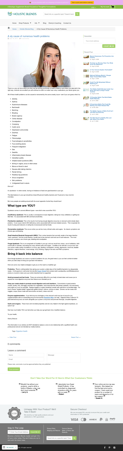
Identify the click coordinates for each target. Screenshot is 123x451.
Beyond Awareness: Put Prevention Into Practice (102, 56)
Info (36, 23)
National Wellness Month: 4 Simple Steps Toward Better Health (100, 76)
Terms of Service (67, 428)
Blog (44, 23)
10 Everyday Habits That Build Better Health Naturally (101, 97)
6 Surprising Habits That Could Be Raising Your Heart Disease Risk (100, 104)
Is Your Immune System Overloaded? (101, 70)
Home (14, 23)
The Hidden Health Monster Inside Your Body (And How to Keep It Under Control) (101, 90)
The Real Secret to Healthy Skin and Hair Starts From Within (100, 118)
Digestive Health (21, 331)
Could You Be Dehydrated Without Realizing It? (100, 82)
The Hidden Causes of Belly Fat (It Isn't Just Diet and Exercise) (101, 111)
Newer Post (75, 337)
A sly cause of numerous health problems (29, 36)
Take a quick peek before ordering (82, 2)
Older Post (13, 337)
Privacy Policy (51, 428)
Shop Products (24, 23)
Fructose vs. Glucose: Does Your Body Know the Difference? (101, 63)
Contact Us (67, 23)
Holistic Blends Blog (27, 29)
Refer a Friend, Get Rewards (68, 431)
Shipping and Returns (53, 430)
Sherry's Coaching (55, 23)
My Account (105, 7)
